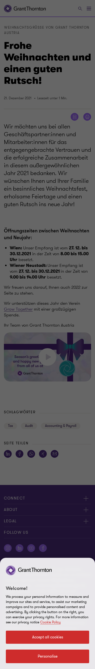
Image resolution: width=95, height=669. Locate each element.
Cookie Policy (50, 622)
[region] (47, 613)
